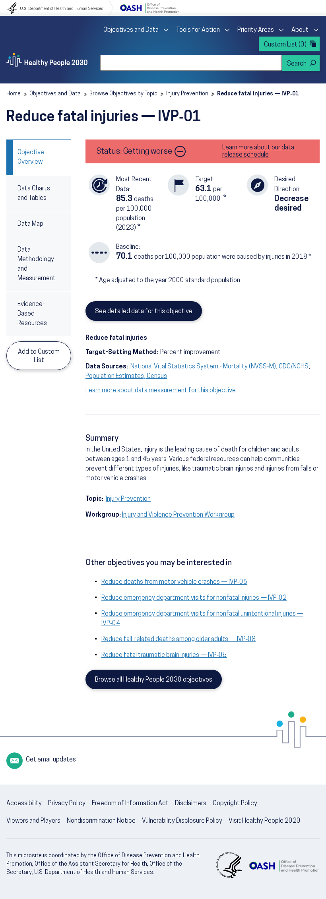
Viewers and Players (33, 821)
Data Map (30, 224)
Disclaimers (190, 803)
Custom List (285, 45)
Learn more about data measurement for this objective (160, 391)
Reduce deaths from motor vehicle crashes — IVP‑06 (174, 582)
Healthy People (46, 59)
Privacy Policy (66, 803)
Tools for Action (198, 30)
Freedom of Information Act (130, 803)
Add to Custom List (39, 356)
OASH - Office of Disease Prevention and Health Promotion (284, 866)
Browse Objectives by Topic (123, 94)
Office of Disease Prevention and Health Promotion (149, 8)
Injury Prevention (187, 94)
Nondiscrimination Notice (101, 821)
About (300, 30)
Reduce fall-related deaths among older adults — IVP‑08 (178, 639)
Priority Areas (255, 30)
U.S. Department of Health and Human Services (60, 8)
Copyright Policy (235, 803)
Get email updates (51, 760)
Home (13, 94)
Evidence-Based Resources (32, 314)
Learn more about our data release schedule (258, 151)
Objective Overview (30, 157)
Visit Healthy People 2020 (265, 821)
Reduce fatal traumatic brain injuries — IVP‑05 (164, 655)
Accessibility (24, 803)
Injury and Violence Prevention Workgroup (178, 515)
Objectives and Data (131, 30)
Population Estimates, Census (126, 376)
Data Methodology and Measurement (36, 264)
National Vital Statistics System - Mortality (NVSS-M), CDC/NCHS (219, 367)
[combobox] (191, 63)
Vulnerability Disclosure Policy (182, 821)
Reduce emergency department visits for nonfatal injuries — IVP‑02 (194, 598)
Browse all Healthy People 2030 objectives (153, 680)
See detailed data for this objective (143, 311)
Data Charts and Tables (33, 194)
